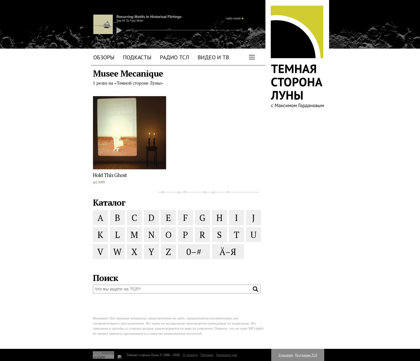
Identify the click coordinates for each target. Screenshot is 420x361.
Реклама (207, 355)
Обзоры (103, 57)
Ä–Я (227, 251)
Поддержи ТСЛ (306, 355)
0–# (193, 251)
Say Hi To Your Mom (129, 20)
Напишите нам (226, 355)
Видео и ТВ (213, 57)
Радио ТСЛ (174, 57)
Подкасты (137, 57)
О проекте (286, 355)
